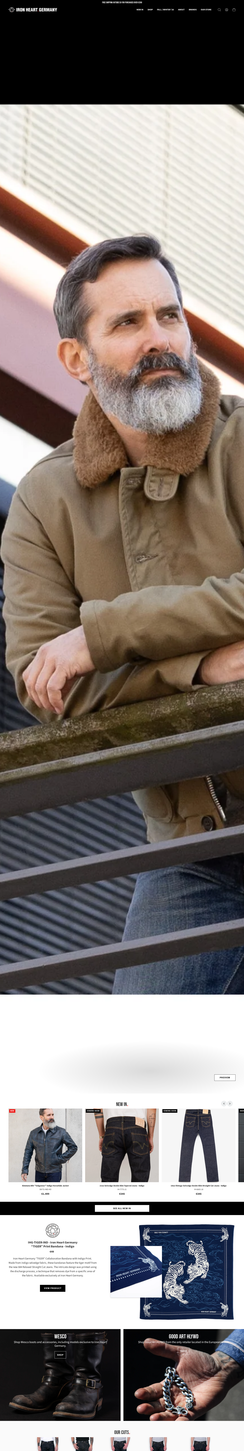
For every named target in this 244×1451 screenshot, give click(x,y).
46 (53, 1177)
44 (48, 1177)
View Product (52, 1288)
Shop (60, 1354)
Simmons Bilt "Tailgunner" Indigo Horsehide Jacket (45, 1185)
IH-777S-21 (122, 1189)
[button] (181, 9)
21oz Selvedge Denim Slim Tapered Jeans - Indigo (122, 1185)
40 (37, 1177)
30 (100, 1177)
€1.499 (45, 1194)
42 (43, 1177)
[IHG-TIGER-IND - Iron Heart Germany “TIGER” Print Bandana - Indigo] (187, 1272)
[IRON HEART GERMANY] (33, 9)
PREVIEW (225, 1077)
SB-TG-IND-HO (45, 1189)
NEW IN (121, 1104)
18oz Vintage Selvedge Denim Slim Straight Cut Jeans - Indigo (198, 1185)
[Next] (230, 1103)
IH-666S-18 (198, 1189)
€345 (122, 1194)
